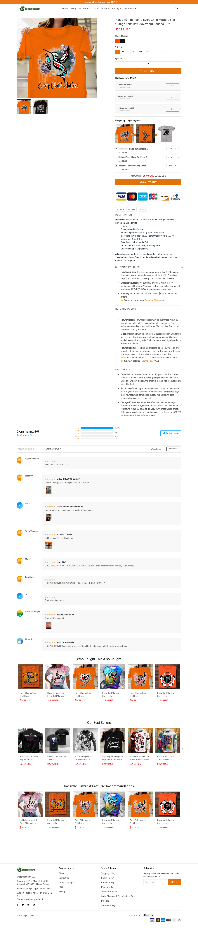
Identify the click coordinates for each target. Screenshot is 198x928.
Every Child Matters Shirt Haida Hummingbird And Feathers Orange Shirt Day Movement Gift (29, 695)
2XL (140, 52)
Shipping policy (108, 873)
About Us (63, 873)
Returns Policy (147, 361)
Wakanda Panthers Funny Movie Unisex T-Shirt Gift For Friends (133, 166)
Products (129, 8)
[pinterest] (35, 905)
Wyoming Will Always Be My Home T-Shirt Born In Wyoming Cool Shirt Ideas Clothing (112, 758)
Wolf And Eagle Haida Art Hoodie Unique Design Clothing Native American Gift (84, 758)
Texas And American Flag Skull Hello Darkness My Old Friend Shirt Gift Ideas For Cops (30, 758)
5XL (162, 52)
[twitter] (24, 905)
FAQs (61, 887)
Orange (124, 36)
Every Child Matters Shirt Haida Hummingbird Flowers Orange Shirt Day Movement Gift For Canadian (139, 695)
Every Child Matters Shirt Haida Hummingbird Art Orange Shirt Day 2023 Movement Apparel (166, 695)
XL (134, 52)
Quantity (119, 58)
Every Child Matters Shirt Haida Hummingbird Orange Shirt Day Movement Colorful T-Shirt (111, 695)
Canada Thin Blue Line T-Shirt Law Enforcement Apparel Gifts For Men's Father (56, 758)
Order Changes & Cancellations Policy (119, 896)
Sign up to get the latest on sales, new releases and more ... (161, 875)
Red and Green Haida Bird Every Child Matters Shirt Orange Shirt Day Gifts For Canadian (133, 157)
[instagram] (29, 905)
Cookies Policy (108, 905)
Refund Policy (143, 415)
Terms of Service (109, 891)
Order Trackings (66, 882)
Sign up (174, 882)
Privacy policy (107, 887)
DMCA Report (134, 916)
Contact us (64, 878)
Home (65, 8)
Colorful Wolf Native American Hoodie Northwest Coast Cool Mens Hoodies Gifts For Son (167, 758)
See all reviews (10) (25, 435)
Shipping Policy (152, 300)
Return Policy (107, 878)
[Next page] (183, 686)
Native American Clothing (106, 8)
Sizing (62, 891)
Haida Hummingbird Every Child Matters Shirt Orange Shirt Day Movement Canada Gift (138, 149)
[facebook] (18, 905)
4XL (155, 52)
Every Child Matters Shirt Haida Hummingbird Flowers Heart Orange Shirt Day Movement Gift (84, 695)
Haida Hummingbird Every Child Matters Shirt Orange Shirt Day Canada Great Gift (56, 695)
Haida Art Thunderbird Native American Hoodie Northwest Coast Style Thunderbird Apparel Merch (140, 758)
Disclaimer (106, 901)
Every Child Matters (81, 8)
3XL (147, 52)
